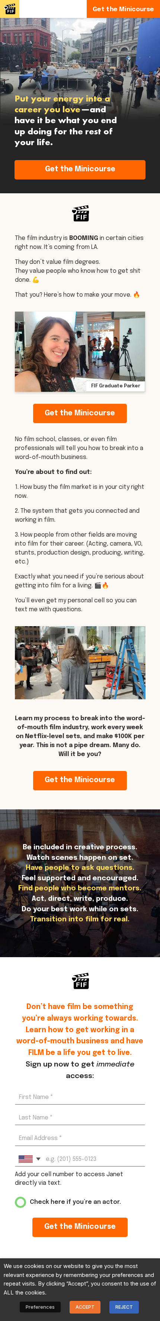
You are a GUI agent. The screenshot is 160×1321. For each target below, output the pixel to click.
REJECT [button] (124, 1307)
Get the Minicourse (80, 169)
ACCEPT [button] (85, 1307)
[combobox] (29, 1159)
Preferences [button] (40, 1307)
